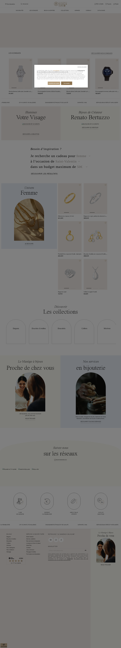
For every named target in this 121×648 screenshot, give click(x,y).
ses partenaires (56, 70)
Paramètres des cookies (54, 83)
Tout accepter (67, 83)
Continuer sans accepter (82, 66)
